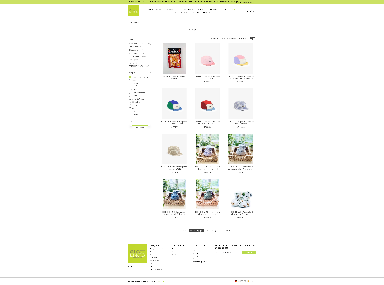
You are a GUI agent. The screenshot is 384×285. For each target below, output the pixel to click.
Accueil (130, 22)
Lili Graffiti (136, 102)
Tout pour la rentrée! (155, 9)
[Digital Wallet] (243, 281)
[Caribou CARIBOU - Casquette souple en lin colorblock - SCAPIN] (174, 103)
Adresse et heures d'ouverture (199, 250)
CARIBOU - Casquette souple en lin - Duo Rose (207, 77)
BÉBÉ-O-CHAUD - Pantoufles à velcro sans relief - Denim (174, 213)
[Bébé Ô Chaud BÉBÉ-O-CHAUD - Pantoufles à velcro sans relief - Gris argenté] (241, 149)
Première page (196, 230)
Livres (131, 59)
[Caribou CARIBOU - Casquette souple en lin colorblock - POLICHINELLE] (241, 58)
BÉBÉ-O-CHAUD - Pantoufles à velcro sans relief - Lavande (207, 167)
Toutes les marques (140, 77)
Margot (135, 105)
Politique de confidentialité (202, 259)
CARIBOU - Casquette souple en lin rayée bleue (241, 122)
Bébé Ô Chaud (137, 86)
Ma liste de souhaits (178, 255)
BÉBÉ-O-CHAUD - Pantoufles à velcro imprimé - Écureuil (240, 213)
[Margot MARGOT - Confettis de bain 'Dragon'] (174, 58)
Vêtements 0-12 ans (137, 47)
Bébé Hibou (136, 83)
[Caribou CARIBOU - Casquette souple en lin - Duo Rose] (207, 58)
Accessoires (133, 53)
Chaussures (133, 50)
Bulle (134, 80)
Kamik (134, 96)
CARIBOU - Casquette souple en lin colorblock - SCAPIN (174, 122)
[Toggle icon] (246, 11)
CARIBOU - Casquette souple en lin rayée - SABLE (174, 167)
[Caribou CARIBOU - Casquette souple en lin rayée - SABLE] (174, 149)
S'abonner (249, 252)
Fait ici (233, 9)
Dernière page (211, 230)
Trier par (225, 38)
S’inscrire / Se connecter (248, 2)
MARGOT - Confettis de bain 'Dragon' (174, 77)
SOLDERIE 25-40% (136, 66)
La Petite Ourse (138, 99)
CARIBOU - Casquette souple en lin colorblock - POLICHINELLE (241, 77)
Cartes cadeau (196, 12)
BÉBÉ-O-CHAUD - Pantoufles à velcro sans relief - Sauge (207, 213)
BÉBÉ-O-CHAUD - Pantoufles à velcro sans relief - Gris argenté (240, 167)
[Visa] (239, 281)
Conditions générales (200, 262)
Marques (206, 12)
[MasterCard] (236, 281)
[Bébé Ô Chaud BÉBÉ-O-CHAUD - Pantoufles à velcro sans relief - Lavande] (207, 149)
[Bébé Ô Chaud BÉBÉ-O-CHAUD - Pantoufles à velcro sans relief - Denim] (174, 194)
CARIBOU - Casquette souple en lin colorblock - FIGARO (207, 122)
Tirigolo (135, 114)
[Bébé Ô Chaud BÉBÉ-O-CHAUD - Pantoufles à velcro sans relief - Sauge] (207, 194)
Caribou (135, 89)
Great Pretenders (139, 93)
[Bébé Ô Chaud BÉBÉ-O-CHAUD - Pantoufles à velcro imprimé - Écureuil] (241, 194)
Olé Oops (135, 108)
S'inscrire (175, 249)
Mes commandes (177, 252)
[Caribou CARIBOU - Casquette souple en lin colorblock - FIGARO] (207, 103)
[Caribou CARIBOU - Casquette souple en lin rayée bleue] (241, 103)
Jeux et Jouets (134, 56)
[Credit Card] (248, 281)
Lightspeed (161, 281)
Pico (133, 111)
